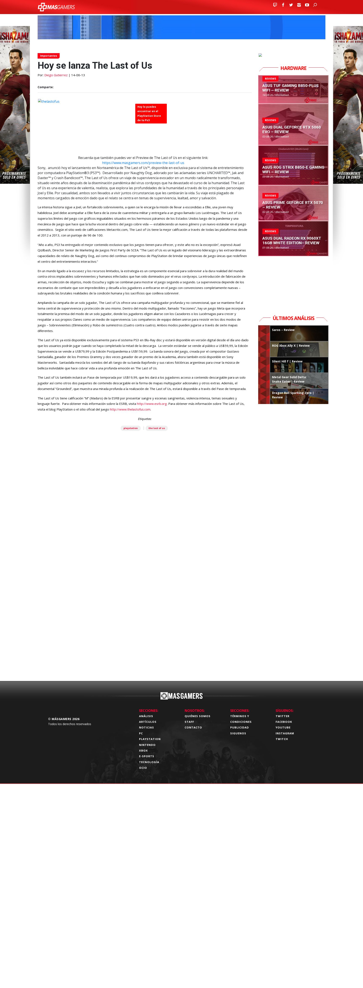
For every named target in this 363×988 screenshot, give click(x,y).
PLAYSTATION (150, 739)
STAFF (189, 722)
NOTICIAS (146, 727)
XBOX (143, 750)
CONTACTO (193, 727)
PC (141, 733)
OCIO (143, 768)
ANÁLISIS (146, 716)
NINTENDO (147, 745)
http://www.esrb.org (152, 403)
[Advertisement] (145, 611)
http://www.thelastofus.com (130, 409)
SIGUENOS (238, 733)
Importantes (48, 56)
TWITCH (282, 739)
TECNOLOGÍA (149, 762)
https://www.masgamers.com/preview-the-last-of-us (143, 162)
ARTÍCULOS (148, 722)
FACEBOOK (284, 722)
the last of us (157, 428)
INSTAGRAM (285, 733)
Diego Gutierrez (56, 75)
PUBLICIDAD (239, 727)
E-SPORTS (146, 756)
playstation (131, 428)
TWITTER (282, 716)
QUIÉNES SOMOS (197, 716)
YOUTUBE (283, 727)
